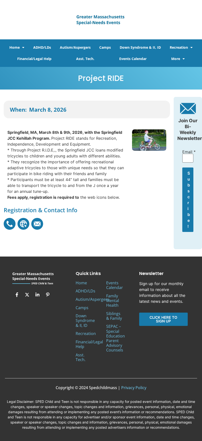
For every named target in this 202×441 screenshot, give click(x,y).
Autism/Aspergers (75, 47)
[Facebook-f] (16, 294)
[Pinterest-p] (47, 294)
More (175, 58)
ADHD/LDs (42, 47)
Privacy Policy (133, 387)
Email (187, 152)
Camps (105, 47)
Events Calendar (133, 58)
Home (14, 47)
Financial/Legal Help (34, 58)
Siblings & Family (114, 316)
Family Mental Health (112, 300)
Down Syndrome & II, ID (140, 47)
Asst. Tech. (85, 58)
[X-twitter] (27, 294)
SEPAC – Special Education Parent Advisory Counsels (115, 338)
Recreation (179, 47)
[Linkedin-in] (37, 294)
